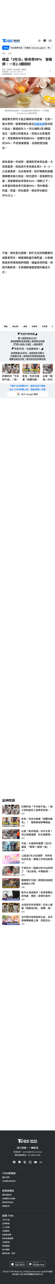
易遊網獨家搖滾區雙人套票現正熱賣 (27, 341)
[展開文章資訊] (50, 71)
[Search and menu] (50, 40)
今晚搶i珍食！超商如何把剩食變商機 (27, 355)
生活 (9, 53)
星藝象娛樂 (6, 1234)
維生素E (15, 326)
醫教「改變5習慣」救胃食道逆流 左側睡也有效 (30, 47)
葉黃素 (34, 326)
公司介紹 (6, 1219)
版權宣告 (6, 1206)
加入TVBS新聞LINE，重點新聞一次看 (27, 389)
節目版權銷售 (7, 1238)
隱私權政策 (6, 1194)
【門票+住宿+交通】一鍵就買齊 (27, 344)
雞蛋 (6, 326)
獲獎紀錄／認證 (8, 1253)
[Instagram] (30, 1162)
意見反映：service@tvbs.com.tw (27, 1151)
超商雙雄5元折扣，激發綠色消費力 (27, 352)
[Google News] (41, 1162)
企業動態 (6, 1223)
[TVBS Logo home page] (11, 40)
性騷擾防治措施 (8, 1198)
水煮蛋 (44, 326)
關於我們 (6, 1177)
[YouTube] (35, 1162)
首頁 (3, 53)
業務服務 (6, 1245)
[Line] (19, 1162)
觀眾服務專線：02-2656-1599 (27, 1155)
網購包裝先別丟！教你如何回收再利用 (27, 359)
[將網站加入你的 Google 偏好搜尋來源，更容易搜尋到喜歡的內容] (27, 394)
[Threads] (25, 1162)
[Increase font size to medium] (39, 40)
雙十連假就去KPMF (27, 338)
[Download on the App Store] (18, 1264)
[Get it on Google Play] (36, 1264)
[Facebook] (14, 1162)
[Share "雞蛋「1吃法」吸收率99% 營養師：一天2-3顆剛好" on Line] (44, 40)
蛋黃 (25, 326)
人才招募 (6, 1227)
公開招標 (6, 1242)
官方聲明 (6, 1249)
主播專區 (6, 1230)
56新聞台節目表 (8, 1181)
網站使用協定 (7, 1202)
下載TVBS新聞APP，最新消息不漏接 (27, 385)
